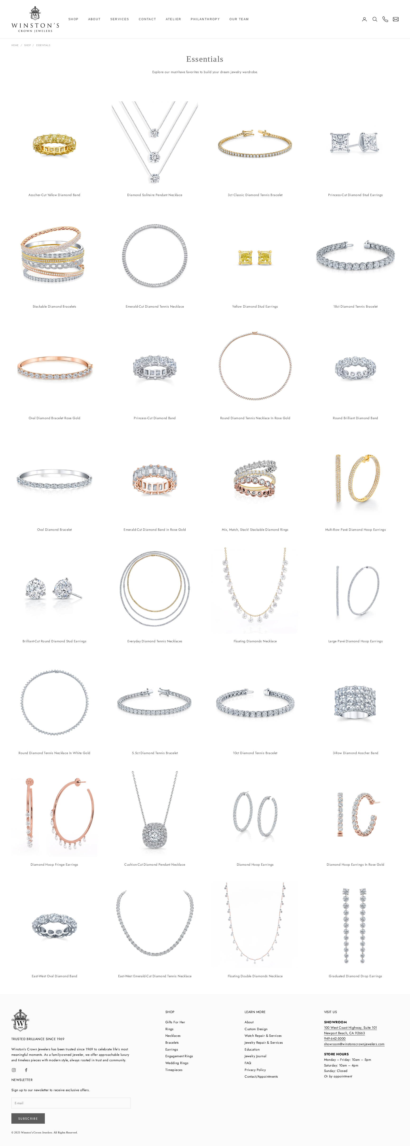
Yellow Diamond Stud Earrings (255, 306)
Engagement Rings (179, 1056)
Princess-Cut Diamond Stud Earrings (355, 195)
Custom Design (256, 1029)
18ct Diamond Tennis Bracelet (355, 306)
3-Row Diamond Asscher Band (355, 753)
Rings (169, 1029)
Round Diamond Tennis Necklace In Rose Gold (255, 418)
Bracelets (172, 1042)
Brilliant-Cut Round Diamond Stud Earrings (54, 641)
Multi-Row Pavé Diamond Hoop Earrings (355, 529)
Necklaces (173, 1035)
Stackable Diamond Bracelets (54, 306)
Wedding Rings (176, 1063)
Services (119, 19)
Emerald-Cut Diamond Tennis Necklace (155, 306)
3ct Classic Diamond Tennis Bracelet (255, 195)
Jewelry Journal (255, 1056)
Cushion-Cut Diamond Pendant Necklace (154, 864)
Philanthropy (205, 19)
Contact (147, 19)
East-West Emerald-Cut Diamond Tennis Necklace (155, 976)
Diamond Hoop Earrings (255, 864)
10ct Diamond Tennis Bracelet (255, 753)
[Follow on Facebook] (26, 1070)
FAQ (248, 1063)
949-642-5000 (335, 1038)
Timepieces (173, 1069)
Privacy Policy (255, 1069)
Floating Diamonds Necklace (255, 641)
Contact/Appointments (261, 1076)
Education (252, 1049)
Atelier (174, 19)
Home (15, 45)
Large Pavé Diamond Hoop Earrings (355, 641)
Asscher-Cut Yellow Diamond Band (54, 195)
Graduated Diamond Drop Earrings (355, 976)
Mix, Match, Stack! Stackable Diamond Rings (255, 529)
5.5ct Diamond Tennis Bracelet (155, 753)
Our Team (239, 19)
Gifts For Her (175, 1022)
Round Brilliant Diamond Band (355, 418)
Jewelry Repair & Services (264, 1042)
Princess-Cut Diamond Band (155, 418)
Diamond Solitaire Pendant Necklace (154, 195)
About (94, 19)
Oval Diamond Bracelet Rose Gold (54, 418)
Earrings (171, 1049)
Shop (73, 19)
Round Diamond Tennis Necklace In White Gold (54, 753)
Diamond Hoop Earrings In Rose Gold (355, 864)
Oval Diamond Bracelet (54, 529)
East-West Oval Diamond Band (54, 976)
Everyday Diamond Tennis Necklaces (154, 641)
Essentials (43, 45)
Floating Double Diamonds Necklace (255, 976)
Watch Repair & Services (263, 1035)
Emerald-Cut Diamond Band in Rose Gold (155, 529)
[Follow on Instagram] (13, 1070)
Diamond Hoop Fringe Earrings (54, 864)
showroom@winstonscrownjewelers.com (354, 1044)
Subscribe (28, 1118)
